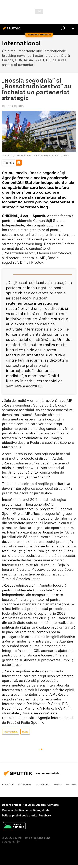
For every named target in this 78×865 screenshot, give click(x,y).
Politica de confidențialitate (32, 810)
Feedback (45, 815)
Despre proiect (11, 804)
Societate (25, 784)
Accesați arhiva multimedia (54, 155)
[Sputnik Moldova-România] (12, 30)
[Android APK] (14, 826)
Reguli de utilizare (34, 804)
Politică (8, 784)
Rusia (25, 731)
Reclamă (7, 810)
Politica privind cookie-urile (19, 815)
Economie (43, 784)
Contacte (53, 804)
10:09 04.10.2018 (13, 106)
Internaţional (10, 731)
